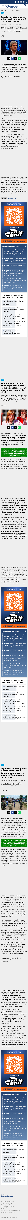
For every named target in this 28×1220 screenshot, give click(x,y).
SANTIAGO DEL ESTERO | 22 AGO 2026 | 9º (11, 10)
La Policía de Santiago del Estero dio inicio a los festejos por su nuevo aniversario (13, 302)
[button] (3, 6)
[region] (14, 92)
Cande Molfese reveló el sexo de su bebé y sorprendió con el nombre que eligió (14, 309)
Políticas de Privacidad (8, 1212)
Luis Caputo (12, 198)
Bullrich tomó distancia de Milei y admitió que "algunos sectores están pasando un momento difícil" (14, 332)
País (2, 13)
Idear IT (14, 1217)
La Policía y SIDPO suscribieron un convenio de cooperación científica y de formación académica (14, 316)
